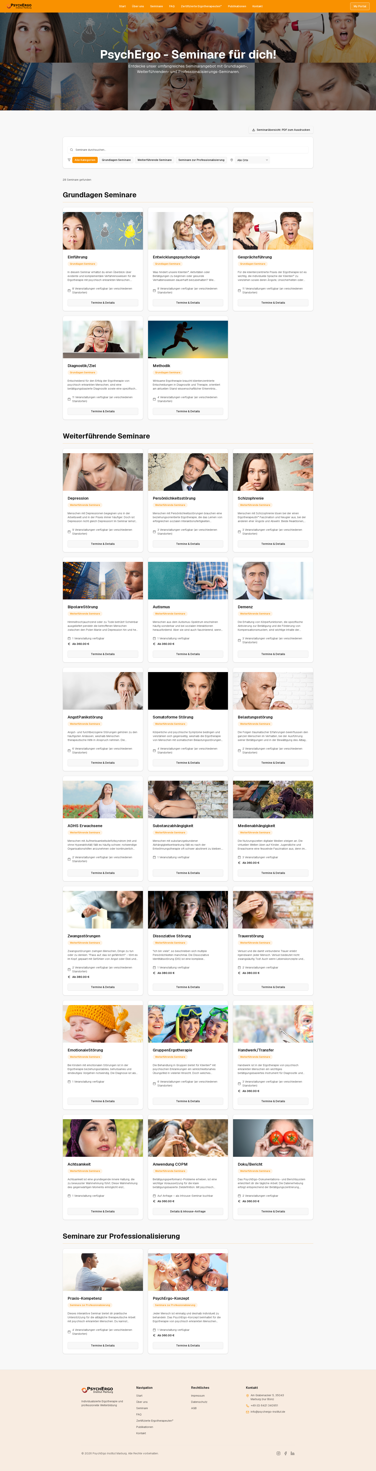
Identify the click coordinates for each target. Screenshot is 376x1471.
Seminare (156, 6)
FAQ (172, 6)
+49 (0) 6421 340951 (264, 1405)
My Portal (360, 6)
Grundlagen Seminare (116, 160)
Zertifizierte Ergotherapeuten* (201, 6)
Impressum (198, 1395)
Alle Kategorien (85, 160)
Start (122, 6)
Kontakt (257, 6)
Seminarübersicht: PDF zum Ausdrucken (283, 130)
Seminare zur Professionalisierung (201, 160)
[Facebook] (285, 1453)
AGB (194, 1408)
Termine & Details (103, 302)
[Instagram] (278, 1453)
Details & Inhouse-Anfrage (188, 1211)
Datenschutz (199, 1402)
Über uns (138, 6)
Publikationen (237, 6)
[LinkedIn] (293, 1453)
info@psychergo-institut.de (268, 1411)
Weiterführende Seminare (154, 160)
